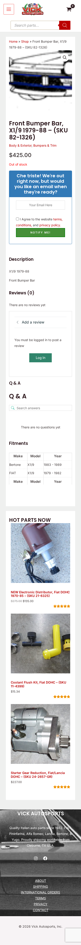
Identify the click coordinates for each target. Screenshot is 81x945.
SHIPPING (40, 886)
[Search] (64, 25)
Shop (25, 41)
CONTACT (40, 910)
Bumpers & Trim (44, 145)
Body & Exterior (20, 145)
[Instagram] (36, 858)
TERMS (40, 898)
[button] (65, 57)
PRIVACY (40, 904)
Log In (40, 358)
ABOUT (40, 881)
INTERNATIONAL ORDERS (40, 892)
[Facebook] (45, 858)
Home (13, 41)
